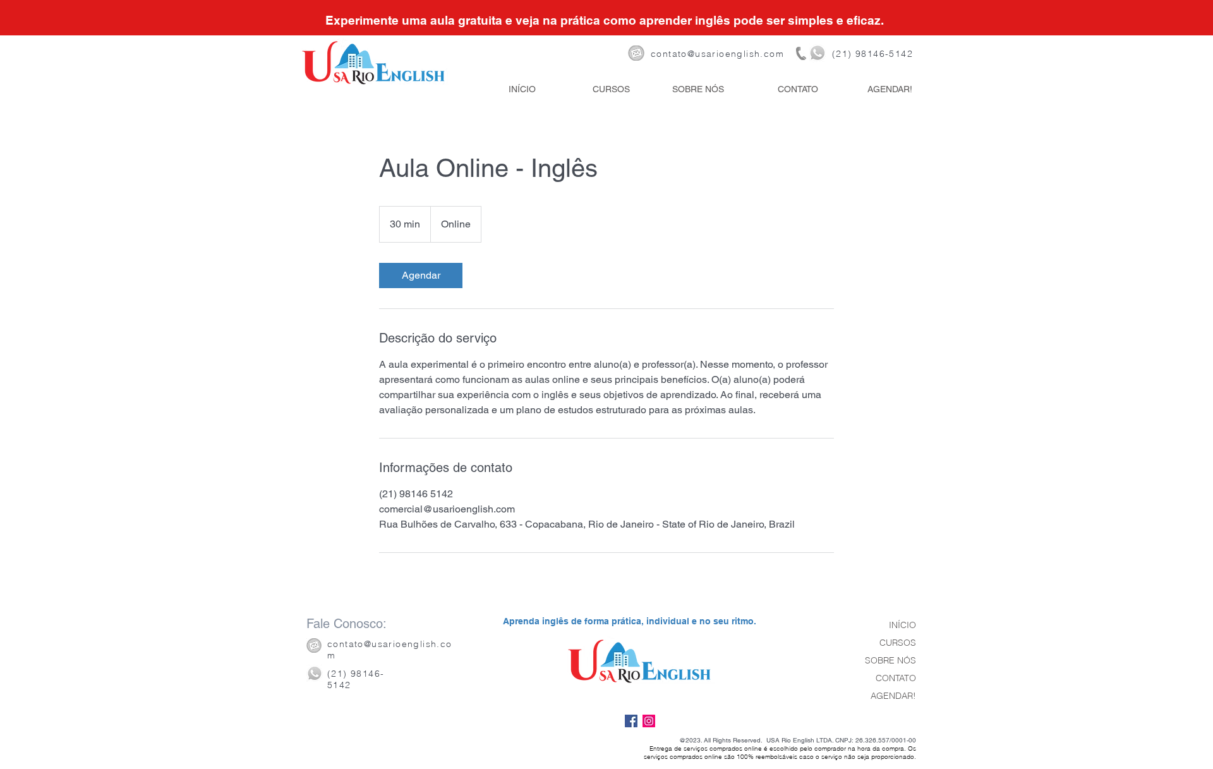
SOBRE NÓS (890, 660)
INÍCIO (902, 625)
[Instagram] (649, 721)
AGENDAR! (893, 695)
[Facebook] (631, 721)
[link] (420, 275)
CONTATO (896, 678)
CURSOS (897, 642)
